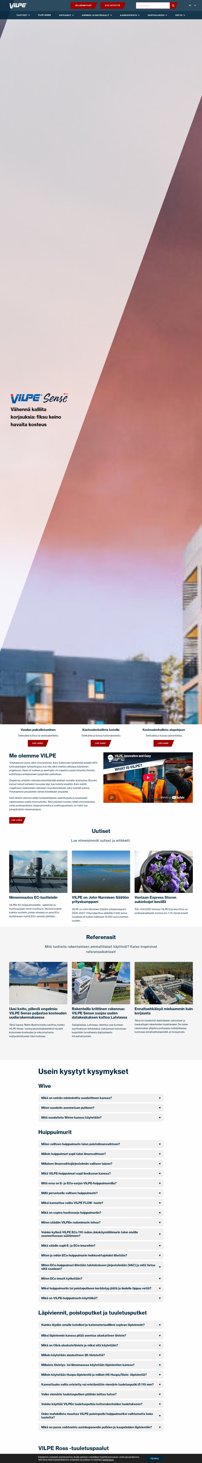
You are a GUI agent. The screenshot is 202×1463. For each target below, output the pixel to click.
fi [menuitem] (190, 5)
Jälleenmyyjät (83, 5)
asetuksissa (108, 1459)
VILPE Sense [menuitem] (44, 15)
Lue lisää (37, 743)
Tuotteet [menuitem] (21, 15)
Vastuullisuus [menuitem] (156, 15)
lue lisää (100, 743)
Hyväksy (155, 1458)
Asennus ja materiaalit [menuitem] (95, 15)
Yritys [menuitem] (178, 15)
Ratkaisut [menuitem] (65, 15)
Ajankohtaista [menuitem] (128, 15)
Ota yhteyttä (112, 5)
